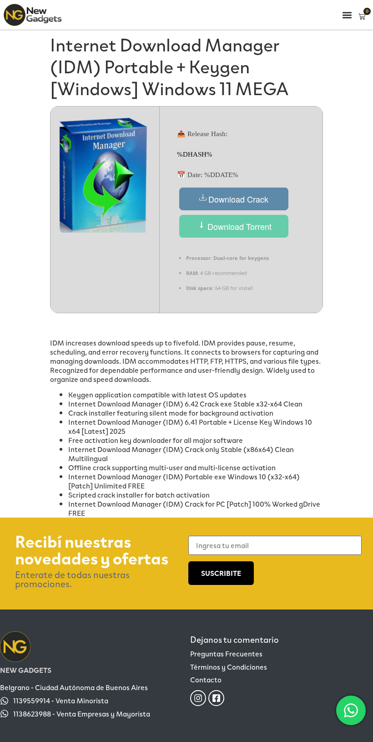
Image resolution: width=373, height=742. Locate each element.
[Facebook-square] (216, 698)
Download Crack (238, 199)
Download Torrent (238, 226)
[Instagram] (198, 698)
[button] (346, 14)
